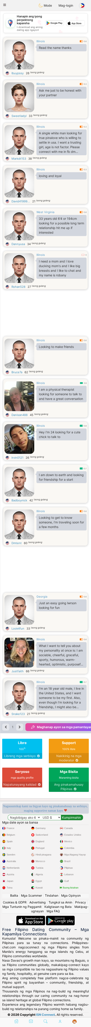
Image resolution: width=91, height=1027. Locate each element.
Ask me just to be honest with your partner (60, 93)
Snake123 (18, 714)
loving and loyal (50, 176)
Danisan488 (19, 415)
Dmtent (16, 543)
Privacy (80, 902)
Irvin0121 (17, 457)
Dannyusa (18, 244)
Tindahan (51, 895)
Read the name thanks (55, 48)
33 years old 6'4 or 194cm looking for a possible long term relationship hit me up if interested (61, 225)
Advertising (37, 902)
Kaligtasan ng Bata (58, 907)
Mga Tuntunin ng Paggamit (22, 907)
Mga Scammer (31, 895)
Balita (14, 895)
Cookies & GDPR (15, 902)
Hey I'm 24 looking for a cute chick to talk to (59, 434)
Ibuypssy (17, 73)
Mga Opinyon (71, 895)
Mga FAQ (53, 911)
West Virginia (45, 212)
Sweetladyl (19, 116)
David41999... (20, 201)
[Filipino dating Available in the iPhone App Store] (31, 918)
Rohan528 (18, 286)
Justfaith (17, 671)
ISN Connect (45, 1014)
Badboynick (19, 500)
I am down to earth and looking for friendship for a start (61, 477)
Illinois (40, 41)
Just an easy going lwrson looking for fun (57, 605)
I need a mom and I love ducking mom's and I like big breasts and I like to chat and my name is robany (60, 268)
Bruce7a (16, 372)
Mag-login (66, 5)
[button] (4, 5)
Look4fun (17, 628)
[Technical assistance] (74, 1021)
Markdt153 (18, 158)
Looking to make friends (56, 347)
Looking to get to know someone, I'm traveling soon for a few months (61, 522)
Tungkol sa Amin (60, 902)
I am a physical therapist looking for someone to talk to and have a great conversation (61, 394)
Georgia (41, 596)
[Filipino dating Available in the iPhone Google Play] (60, 918)
